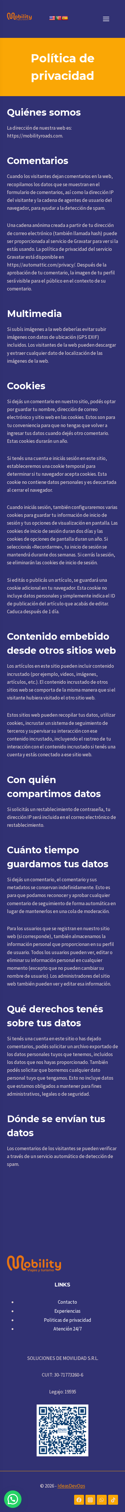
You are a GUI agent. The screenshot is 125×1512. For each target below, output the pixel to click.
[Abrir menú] (109, 18)
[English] (52, 18)
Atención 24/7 (67, 1329)
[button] (13, 1499)
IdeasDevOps (71, 1486)
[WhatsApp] (102, 1500)
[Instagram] (90, 1500)
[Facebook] (79, 1500)
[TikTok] (113, 1500)
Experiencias (67, 1311)
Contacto (67, 1302)
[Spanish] (65, 18)
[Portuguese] (58, 18)
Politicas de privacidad (67, 1320)
